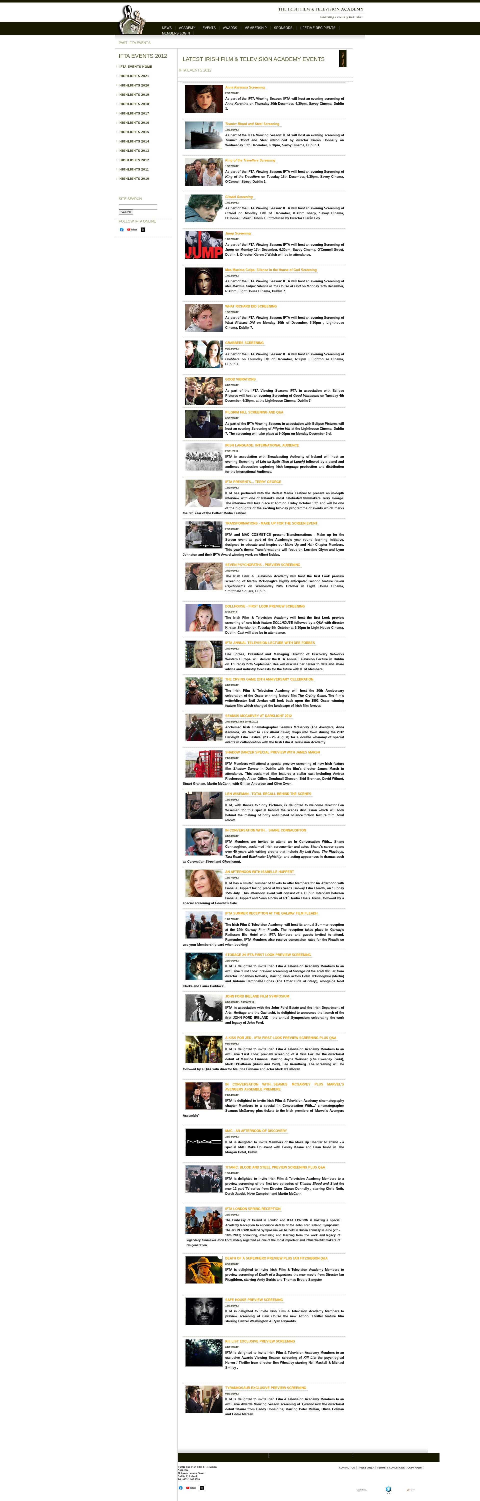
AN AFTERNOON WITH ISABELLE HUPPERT (259, 872)
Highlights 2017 (134, 113)
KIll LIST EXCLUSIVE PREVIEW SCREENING (260, 1341)
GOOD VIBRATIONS (240, 379)
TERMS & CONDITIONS (391, 1467)
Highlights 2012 (134, 160)
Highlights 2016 (134, 122)
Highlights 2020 (134, 85)
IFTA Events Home (136, 66)
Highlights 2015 (134, 132)
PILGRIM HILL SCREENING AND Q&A (254, 412)
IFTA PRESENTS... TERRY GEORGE (253, 482)
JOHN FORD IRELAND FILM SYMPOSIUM (257, 996)
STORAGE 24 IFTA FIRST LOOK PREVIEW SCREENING (268, 955)
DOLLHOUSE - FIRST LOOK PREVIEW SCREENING (265, 606)
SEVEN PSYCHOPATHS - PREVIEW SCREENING (262, 565)
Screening (245, 87)
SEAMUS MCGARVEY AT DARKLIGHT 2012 (258, 716)
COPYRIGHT (415, 1467)
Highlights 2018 (134, 104)
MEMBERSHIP (255, 28)
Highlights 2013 (134, 150)
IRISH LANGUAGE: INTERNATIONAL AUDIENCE (262, 445)
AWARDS (230, 28)
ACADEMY (187, 28)
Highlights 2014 (134, 141)
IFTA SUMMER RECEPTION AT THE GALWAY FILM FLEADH (271, 913)
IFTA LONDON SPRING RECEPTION (252, 1209)
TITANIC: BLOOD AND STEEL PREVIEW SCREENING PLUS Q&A (275, 1167)
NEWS (167, 28)
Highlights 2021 (134, 76)
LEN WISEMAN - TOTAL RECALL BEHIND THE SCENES (268, 794)
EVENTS (209, 28)
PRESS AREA (366, 1467)
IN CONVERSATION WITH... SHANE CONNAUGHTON (265, 830)
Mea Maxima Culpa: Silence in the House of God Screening (271, 270)
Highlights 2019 (134, 94)
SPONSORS (283, 28)
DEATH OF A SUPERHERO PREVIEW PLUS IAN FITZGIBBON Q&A (276, 1258)
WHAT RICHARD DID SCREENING (251, 306)
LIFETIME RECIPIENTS (318, 28)
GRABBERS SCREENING (244, 343)
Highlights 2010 (134, 178)
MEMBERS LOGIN (176, 33)
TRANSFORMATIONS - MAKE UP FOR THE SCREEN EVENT (271, 523)
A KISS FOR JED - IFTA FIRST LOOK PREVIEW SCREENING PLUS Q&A (280, 1038)
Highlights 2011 (134, 169)
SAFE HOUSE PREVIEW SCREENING (254, 1300)
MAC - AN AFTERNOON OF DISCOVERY (256, 1131)
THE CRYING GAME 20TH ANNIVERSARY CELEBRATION (269, 679)
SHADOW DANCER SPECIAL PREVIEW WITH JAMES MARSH (272, 752)
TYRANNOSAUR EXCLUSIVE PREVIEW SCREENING (265, 1388)
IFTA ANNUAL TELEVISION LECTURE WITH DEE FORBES (270, 643)
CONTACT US (347, 1467)
